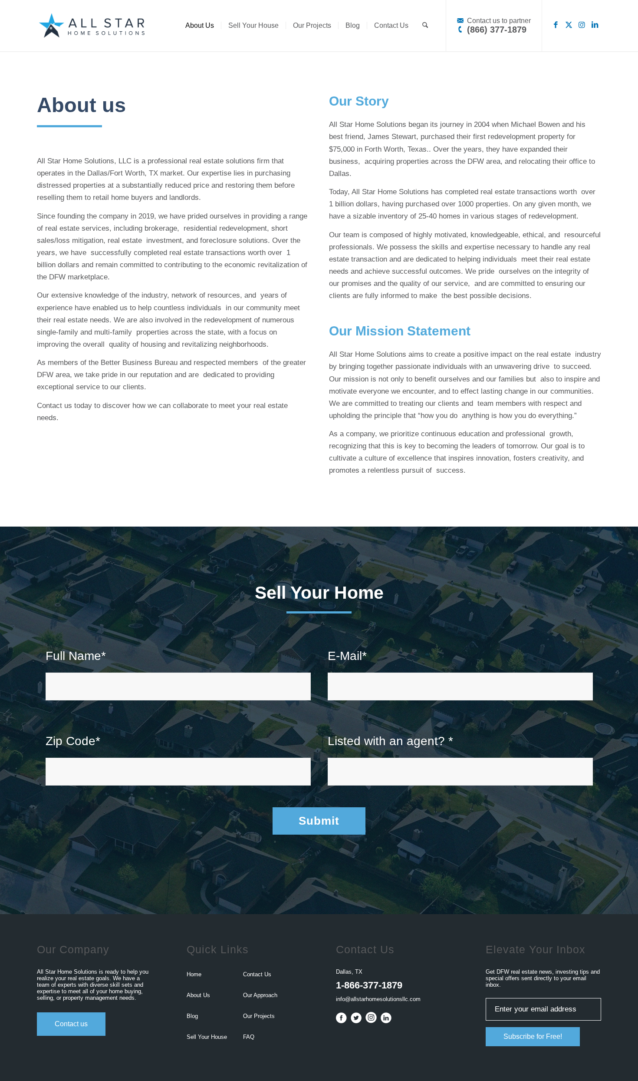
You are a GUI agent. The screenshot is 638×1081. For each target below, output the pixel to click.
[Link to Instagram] (581, 25)
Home (194, 974)
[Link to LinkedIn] (594, 25)
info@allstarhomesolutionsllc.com (378, 999)
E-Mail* (347, 656)
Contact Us (257, 974)
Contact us (71, 1024)
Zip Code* (73, 741)
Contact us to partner (498, 20)
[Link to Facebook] (555, 25)
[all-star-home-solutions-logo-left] (91, 25)
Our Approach (260, 995)
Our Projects (259, 1016)
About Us (198, 995)
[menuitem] (199, 25)
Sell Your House (207, 1037)
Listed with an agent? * (390, 741)
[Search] (425, 25)
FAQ (248, 1037)
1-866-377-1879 (369, 985)
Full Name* (76, 656)
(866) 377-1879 (495, 29)
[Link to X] (568, 25)
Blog (192, 1016)
